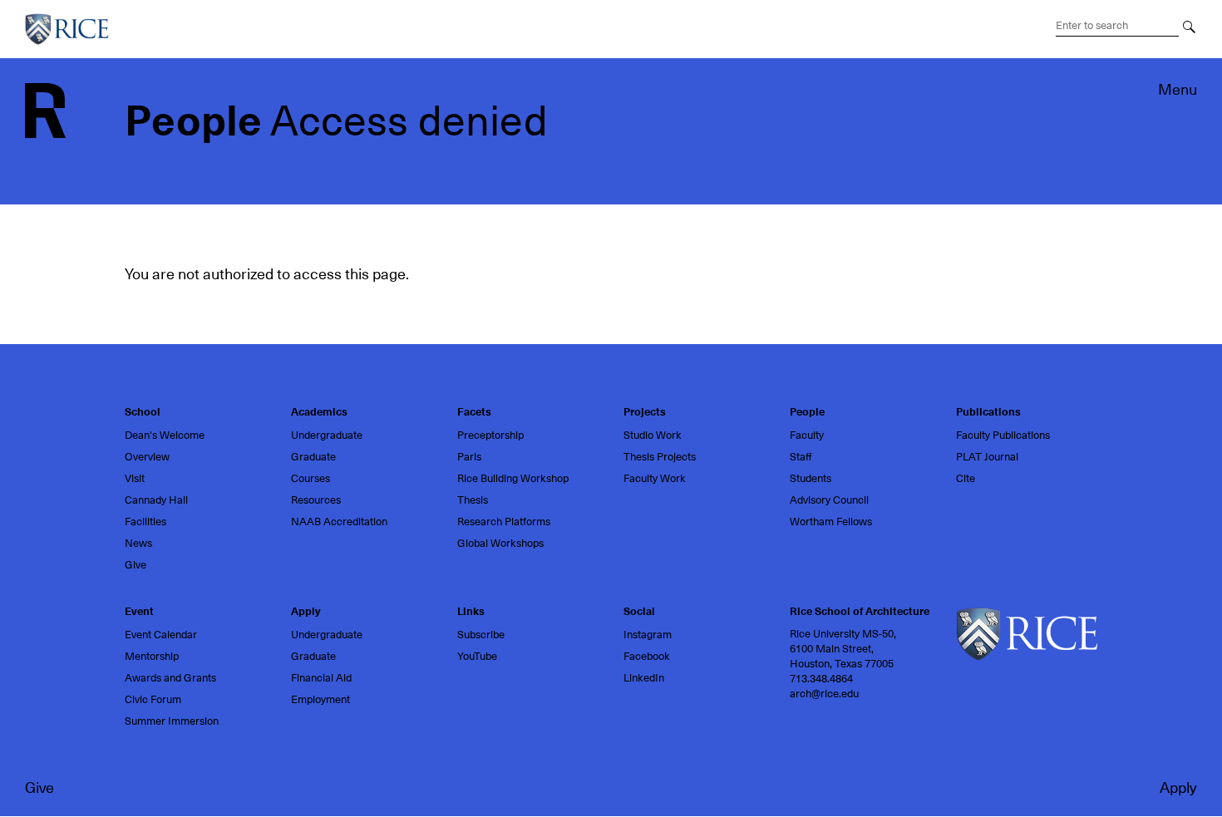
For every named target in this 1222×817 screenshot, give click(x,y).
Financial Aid (321, 678)
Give (39, 787)
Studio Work (652, 435)
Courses (310, 478)
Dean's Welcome (164, 435)
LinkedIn (643, 678)
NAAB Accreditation (339, 521)
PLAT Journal (987, 457)
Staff (801, 457)
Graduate (313, 457)
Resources (316, 500)
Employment (320, 699)
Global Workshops (500, 543)
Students (810, 478)
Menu (1177, 89)
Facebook (646, 656)
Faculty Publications (1003, 435)
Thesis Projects (659, 457)
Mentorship (152, 656)
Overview (147, 457)
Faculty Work (654, 478)
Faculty (807, 435)
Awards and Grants (170, 678)
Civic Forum (153, 699)
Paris (469, 457)
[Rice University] (73, 29)
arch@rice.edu (824, 694)
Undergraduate (326, 435)
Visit (135, 478)
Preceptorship (490, 435)
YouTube (477, 656)
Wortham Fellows (831, 521)
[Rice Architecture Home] (45, 109)
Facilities (145, 521)
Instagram (647, 635)
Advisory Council (829, 500)
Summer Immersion (172, 721)
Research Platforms (503, 521)
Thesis (472, 500)
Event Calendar (161, 635)
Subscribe (481, 635)
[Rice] (1026, 633)
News (138, 543)
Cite (965, 478)
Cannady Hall (156, 500)
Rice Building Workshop (513, 478)
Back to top (39, 439)
